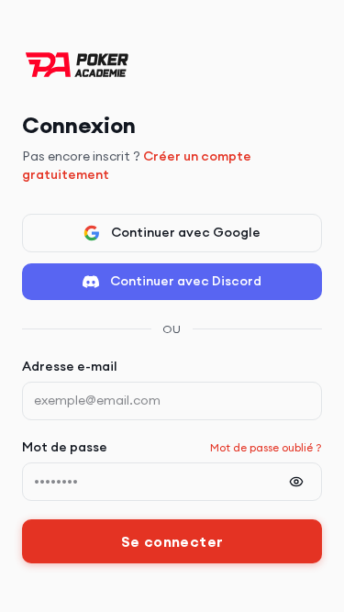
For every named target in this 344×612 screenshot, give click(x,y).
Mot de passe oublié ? (266, 447)
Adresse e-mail (69, 366)
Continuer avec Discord (185, 281)
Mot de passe (64, 447)
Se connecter (172, 541)
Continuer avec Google (186, 232)
